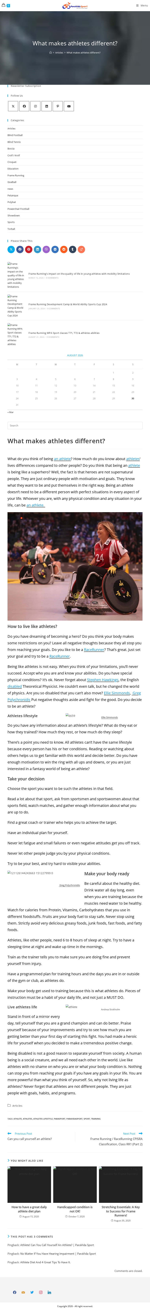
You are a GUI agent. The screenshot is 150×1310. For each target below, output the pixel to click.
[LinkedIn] (47, 106)
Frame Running (16, 175)
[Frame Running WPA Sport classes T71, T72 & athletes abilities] (16, 334)
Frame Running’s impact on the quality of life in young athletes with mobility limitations (79, 273)
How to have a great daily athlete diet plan (29, 1209)
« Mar (11, 412)
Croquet (12, 162)
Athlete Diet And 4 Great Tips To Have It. (45, 1262)
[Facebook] (24, 106)
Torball (11, 229)
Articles (11, 128)
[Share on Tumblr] (72, 249)
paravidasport (74, 1118)
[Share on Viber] (46, 249)
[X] (13, 106)
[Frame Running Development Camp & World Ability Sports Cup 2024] (16, 306)
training (96, 1118)
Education (13, 168)
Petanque (13, 195)
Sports (11, 222)
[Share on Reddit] (64, 249)
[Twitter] (32, 1292)
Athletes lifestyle (43, 1118)
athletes (27, 1118)
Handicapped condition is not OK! (75, 1209)
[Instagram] (35, 106)
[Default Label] (23, 1292)
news (10, 188)
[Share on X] (11, 249)
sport (87, 1118)
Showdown (14, 215)
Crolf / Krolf (14, 155)
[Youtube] (69, 106)
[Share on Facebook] (20, 249)
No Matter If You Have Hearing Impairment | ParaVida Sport (58, 1253)
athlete (18, 1118)
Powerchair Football (18, 208)
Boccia (11, 148)
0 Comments (52, 277)
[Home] (50, 52)
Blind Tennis (14, 142)
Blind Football (15, 135)
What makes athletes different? (84, 52)
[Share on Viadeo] (81, 249)
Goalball (12, 182)
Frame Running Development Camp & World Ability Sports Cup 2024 (68, 304)
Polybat (12, 202)
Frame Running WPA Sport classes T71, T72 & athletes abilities (64, 333)
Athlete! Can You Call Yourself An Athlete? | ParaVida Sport (57, 1245)
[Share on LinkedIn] (37, 249)
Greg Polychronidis (69, 885)
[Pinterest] (58, 106)
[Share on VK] (55, 249)
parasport (59, 1118)
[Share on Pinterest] (28, 249)
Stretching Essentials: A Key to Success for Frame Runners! (121, 1211)
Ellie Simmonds (109, 717)
